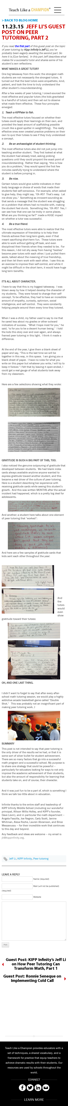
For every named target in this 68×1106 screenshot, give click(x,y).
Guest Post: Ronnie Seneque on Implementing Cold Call (32, 978)
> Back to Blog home (20, 20)
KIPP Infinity (24, 859)
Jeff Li (12, 859)
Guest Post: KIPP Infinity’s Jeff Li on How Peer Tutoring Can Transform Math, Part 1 (36, 964)
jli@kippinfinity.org (13, 838)
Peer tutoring (40, 859)
